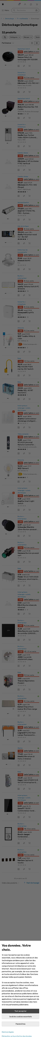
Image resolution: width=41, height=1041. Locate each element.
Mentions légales (8, 1032)
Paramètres (21, 1024)
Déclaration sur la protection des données (17, 1036)
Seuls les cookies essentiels (20, 1016)
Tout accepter (20, 1011)
